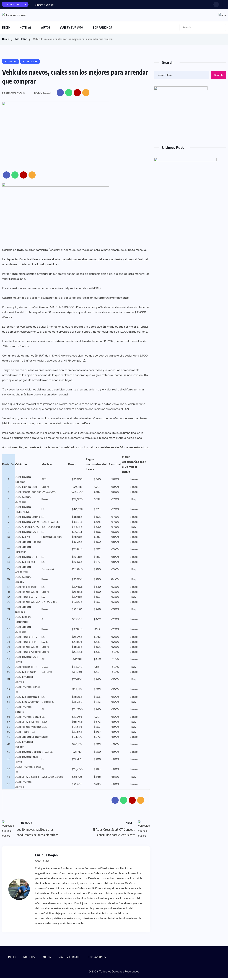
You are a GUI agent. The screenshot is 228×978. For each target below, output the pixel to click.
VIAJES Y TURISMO (71, 27)
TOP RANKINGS (102, 27)
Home (5, 39)
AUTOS (45, 27)
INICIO (6, 27)
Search (218, 75)
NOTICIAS (25, 27)
